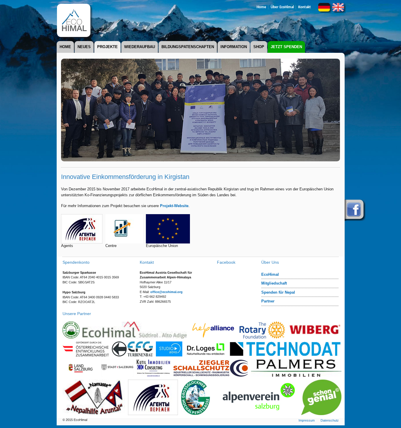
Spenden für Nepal (278, 292)
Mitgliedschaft (274, 283)
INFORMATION (233, 47)
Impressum (307, 420)
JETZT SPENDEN (286, 47)
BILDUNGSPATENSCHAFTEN (187, 47)
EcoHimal (270, 274)
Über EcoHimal (282, 7)
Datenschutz (330, 420)
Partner (267, 301)
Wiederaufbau (139, 47)
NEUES (84, 47)
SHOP (258, 47)
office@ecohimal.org (166, 292)
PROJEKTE (107, 47)
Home (261, 7)
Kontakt (304, 7)
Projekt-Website (174, 206)
